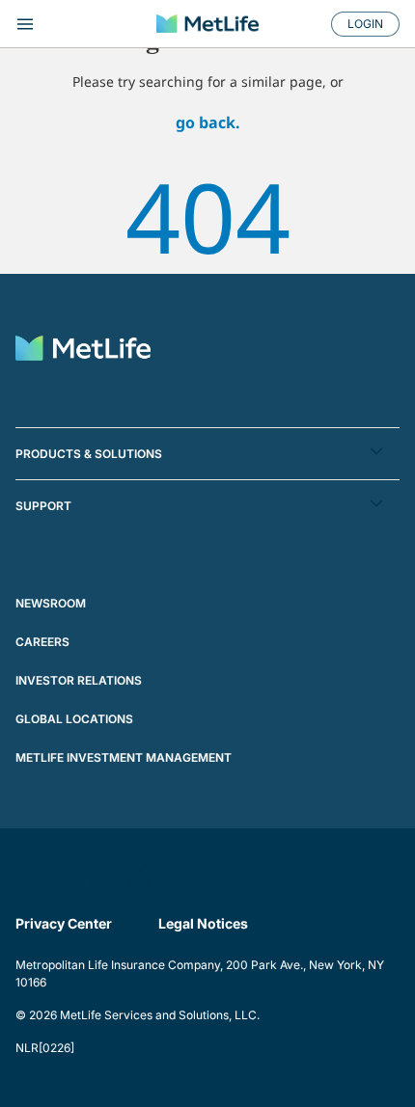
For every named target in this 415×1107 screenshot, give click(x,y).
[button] (207, 453)
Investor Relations (78, 680)
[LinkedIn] (84, 874)
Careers (42, 641)
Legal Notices (203, 923)
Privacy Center (63, 923)
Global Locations (74, 719)
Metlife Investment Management (123, 757)
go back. (208, 122)
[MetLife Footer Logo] (83, 350)
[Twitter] (139, 874)
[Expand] (74, 24)
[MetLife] (207, 23)
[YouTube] (193, 874)
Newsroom (50, 603)
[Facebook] (30, 874)
